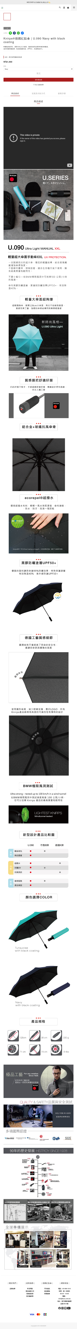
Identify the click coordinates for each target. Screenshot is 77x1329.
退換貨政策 (29, 1294)
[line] (10, 33)
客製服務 (47, 1294)
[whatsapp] (18, 33)
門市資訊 (47, 1289)
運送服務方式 (30, 1291)
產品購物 (47, 1291)
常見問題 (30, 1289)
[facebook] (14, 33)
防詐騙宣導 (29, 1296)
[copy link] (22, 33)
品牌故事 (12, 1289)
